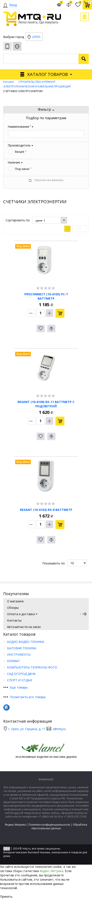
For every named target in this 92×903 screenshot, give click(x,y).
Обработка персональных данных (59, 826)
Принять (6, 896)
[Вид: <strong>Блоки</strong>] (67, 229)
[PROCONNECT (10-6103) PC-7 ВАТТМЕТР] (46, 263)
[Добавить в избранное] (41, 328)
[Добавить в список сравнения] (51, 328)
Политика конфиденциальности (49, 824)
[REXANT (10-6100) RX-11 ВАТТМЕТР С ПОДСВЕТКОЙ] (46, 371)
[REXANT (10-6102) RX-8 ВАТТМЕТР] (46, 479)
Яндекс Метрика (15, 824)
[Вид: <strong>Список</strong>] (75, 229)
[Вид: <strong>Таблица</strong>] (83, 229)
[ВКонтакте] (6, 707)
